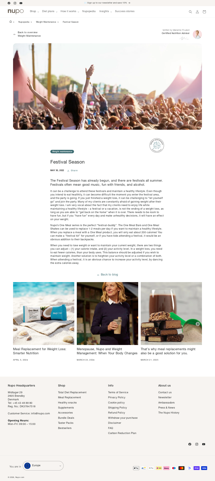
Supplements (66, 408)
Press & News (166, 408)
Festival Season (71, 22)
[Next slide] (198, 324)
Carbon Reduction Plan (122, 433)
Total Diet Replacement (72, 393)
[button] (34, 11)
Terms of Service (118, 393)
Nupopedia (23, 22)
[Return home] (10, 22)
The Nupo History (169, 413)
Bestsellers (65, 428)
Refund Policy (116, 413)
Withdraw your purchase (123, 418)
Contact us (165, 393)
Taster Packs (66, 423)
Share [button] (74, 171)
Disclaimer (114, 423)
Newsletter (165, 398)
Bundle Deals (66, 418)
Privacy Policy (116, 398)
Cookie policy (116, 403)
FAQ (110, 428)
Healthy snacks (67, 403)
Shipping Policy (117, 408)
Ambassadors (166, 403)
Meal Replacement (69, 398)
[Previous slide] (17, 324)
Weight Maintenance (46, 22)
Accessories (65, 413)
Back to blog (109, 274)
